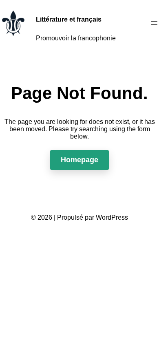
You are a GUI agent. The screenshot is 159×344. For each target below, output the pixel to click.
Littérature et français (69, 19)
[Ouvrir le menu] (154, 23)
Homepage (79, 160)
